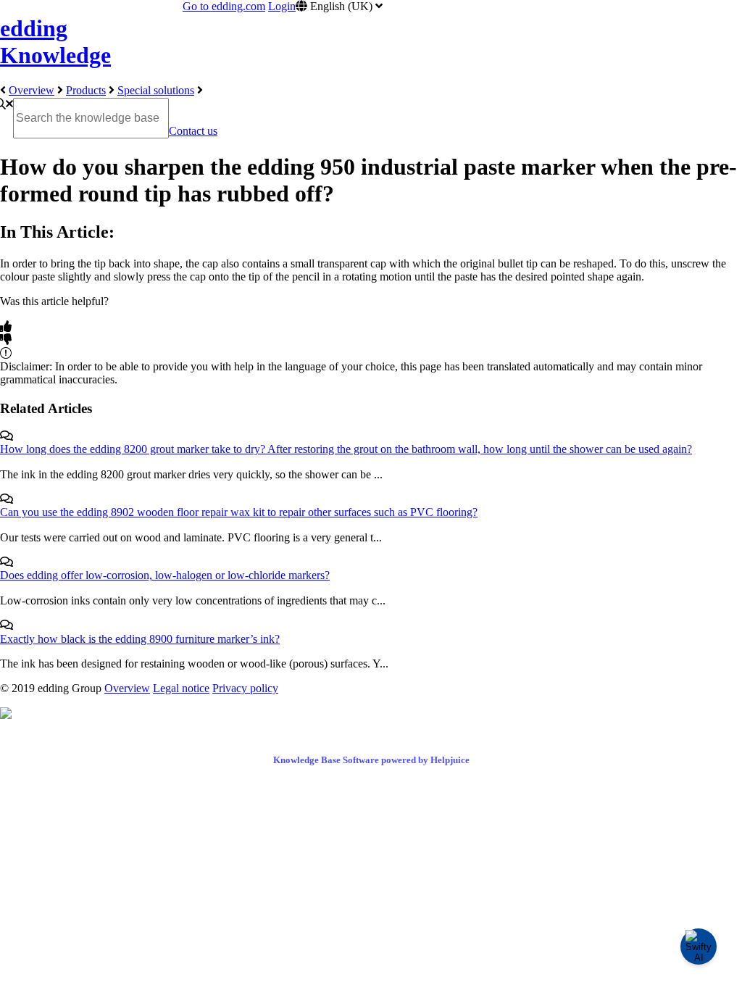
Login (282, 6)
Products (86, 90)
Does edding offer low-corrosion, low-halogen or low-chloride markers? (165, 575)
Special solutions (155, 90)
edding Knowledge (55, 41)
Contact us (193, 131)
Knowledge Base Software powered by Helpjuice (371, 759)
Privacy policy (245, 688)
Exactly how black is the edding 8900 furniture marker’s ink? (140, 639)
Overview (31, 90)
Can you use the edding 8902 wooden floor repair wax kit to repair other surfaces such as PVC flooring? (239, 512)
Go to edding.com (224, 6)
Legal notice (181, 688)
